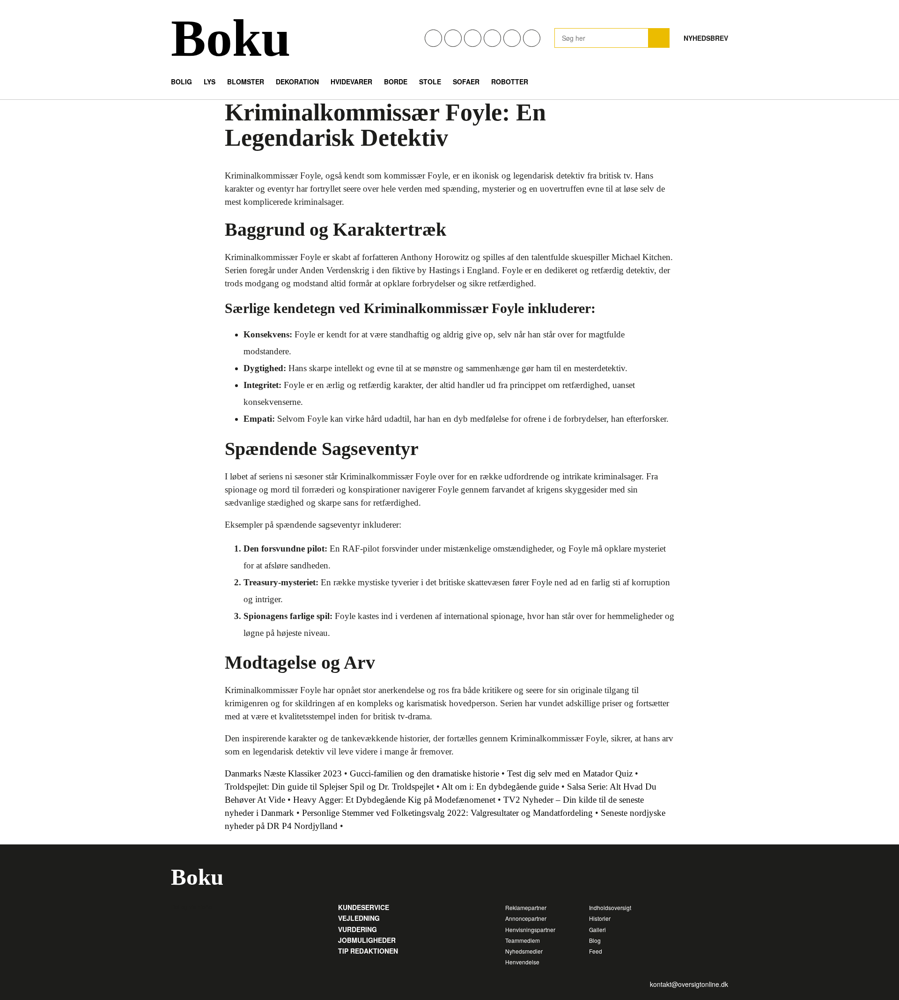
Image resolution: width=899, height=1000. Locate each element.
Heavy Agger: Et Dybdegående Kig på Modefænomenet (394, 800)
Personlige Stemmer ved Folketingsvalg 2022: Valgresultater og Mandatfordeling (447, 813)
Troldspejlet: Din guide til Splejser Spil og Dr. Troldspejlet (329, 786)
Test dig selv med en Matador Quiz (570, 773)
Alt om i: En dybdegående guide (500, 786)
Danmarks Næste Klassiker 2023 (283, 773)
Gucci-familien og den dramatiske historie (424, 773)
